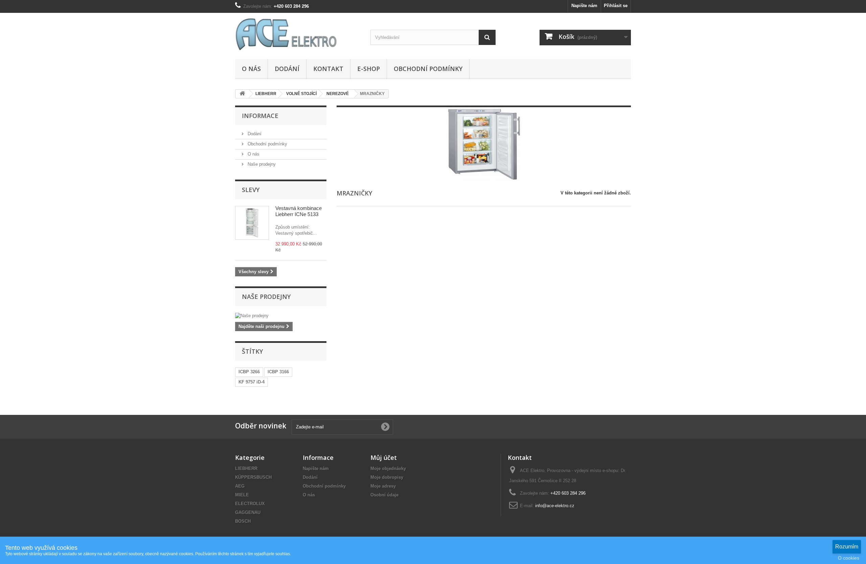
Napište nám (584, 5)
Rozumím (846, 546)
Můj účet (383, 457)
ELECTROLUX (250, 503)
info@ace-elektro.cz (554, 505)
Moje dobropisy (386, 477)
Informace (260, 116)
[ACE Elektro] (297, 34)
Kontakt (328, 69)
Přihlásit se (616, 5)
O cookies (848, 558)
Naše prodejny (261, 164)
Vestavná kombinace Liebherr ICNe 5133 (298, 211)
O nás (251, 69)
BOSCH (243, 521)
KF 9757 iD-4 (251, 381)
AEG (240, 486)
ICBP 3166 (278, 371)
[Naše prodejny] (280, 316)
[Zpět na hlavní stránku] (242, 94)
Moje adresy (383, 486)
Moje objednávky (388, 468)
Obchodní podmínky (428, 69)
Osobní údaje (384, 494)
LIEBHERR (246, 468)
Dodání (287, 69)
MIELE (242, 494)
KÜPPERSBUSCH (253, 477)
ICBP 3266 (249, 371)
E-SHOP (368, 69)
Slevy (250, 190)
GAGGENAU (247, 512)
